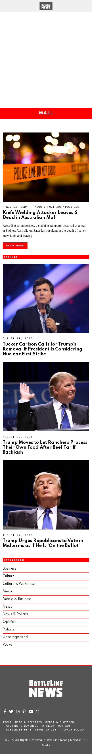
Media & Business (17, 599)
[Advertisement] (46, 60)
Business (9, 568)
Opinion (9, 622)
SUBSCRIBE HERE (18, 729)
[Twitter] (11, 711)
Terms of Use (45, 729)
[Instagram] (18, 711)
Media (8, 591)
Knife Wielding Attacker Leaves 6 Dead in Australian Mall (40, 215)
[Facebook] (5, 711)
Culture (9, 576)
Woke (7, 645)
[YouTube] (30, 711)
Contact (64, 726)
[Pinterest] (24, 711)
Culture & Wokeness (19, 584)
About (7, 722)
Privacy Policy (72, 729)
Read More (15, 245)
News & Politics (48, 207)
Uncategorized (15, 637)
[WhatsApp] (38, 711)
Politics (72, 207)
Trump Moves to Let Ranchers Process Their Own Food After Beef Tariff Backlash (45, 447)
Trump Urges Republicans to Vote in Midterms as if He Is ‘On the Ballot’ (43, 543)
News (7, 607)
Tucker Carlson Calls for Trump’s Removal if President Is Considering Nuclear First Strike (42, 349)
